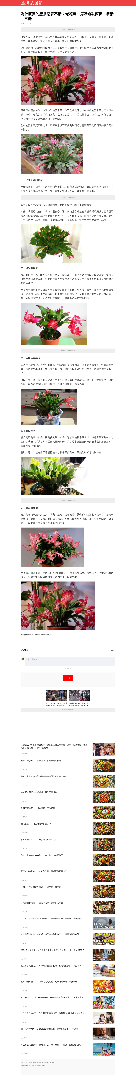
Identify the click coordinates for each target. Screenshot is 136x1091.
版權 (43, 1065)
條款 (36, 1065)
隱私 (39, 1065)
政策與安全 (31, 1065)
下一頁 (68, 678)
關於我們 (24, 1065)
